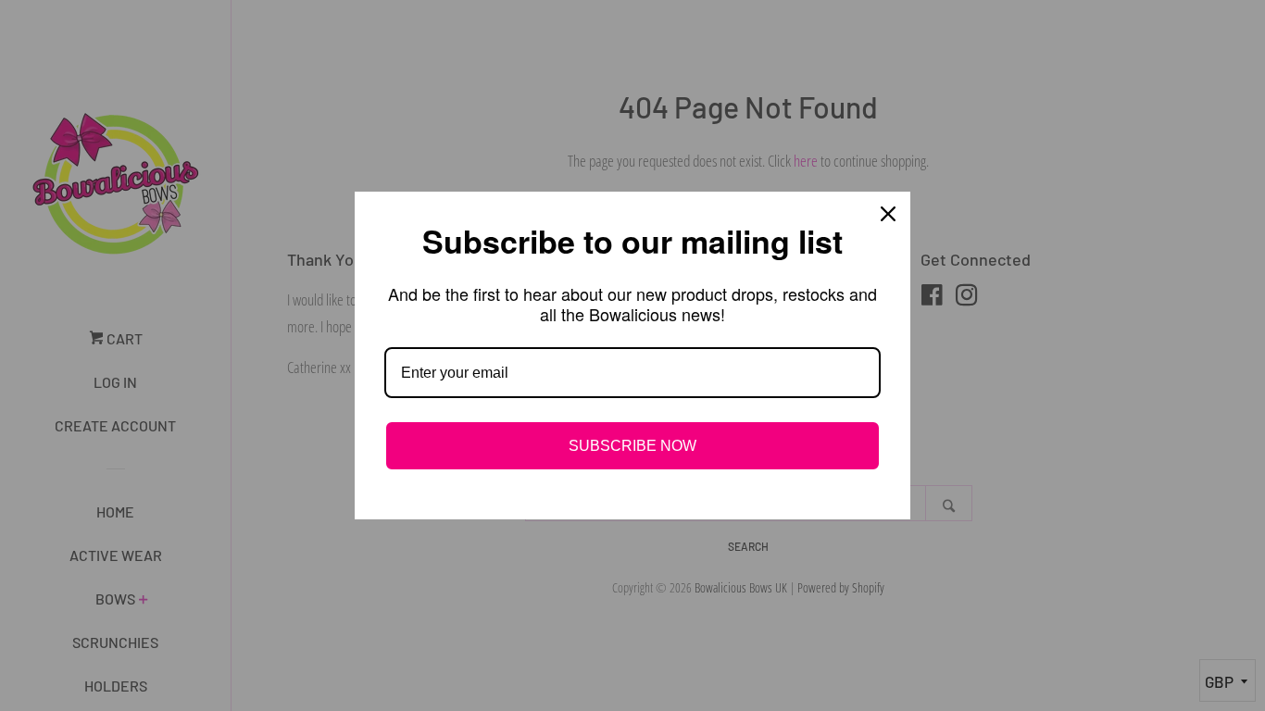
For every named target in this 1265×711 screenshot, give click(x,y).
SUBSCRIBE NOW (632, 446)
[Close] (888, 214)
